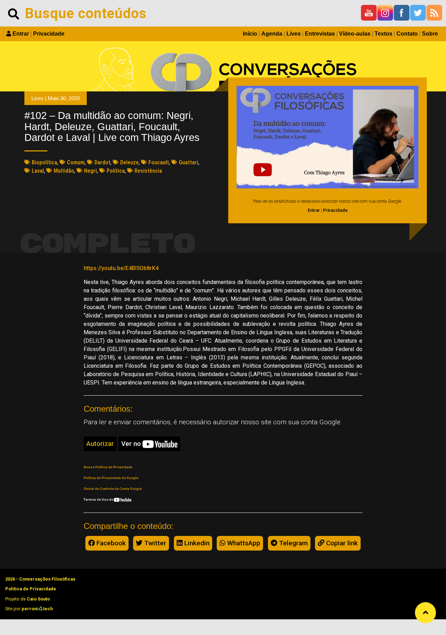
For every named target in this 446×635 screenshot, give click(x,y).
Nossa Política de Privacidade (108, 467)
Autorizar (100, 444)
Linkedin (196, 543)
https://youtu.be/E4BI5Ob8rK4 (121, 268)
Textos (383, 34)
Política (116, 170)
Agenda (271, 34)
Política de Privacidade (30, 588)
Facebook (110, 543)
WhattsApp (242, 543)
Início (250, 34)
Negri (90, 170)
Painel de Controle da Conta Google (113, 489)
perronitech (37, 608)
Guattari (188, 162)
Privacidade (48, 34)
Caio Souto (38, 599)
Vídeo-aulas (354, 34)
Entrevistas (320, 34)
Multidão (64, 170)
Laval (38, 170)
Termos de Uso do (99, 499)
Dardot (102, 162)
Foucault (158, 162)
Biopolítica (44, 162)
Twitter (154, 543)
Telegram (292, 543)
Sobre (430, 34)
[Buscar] (13, 13)
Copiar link (341, 543)
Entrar (20, 34)
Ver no (132, 444)
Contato (407, 34)
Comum (76, 162)
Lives (293, 34)
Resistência (148, 170)
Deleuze (129, 162)
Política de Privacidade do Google (111, 478)
